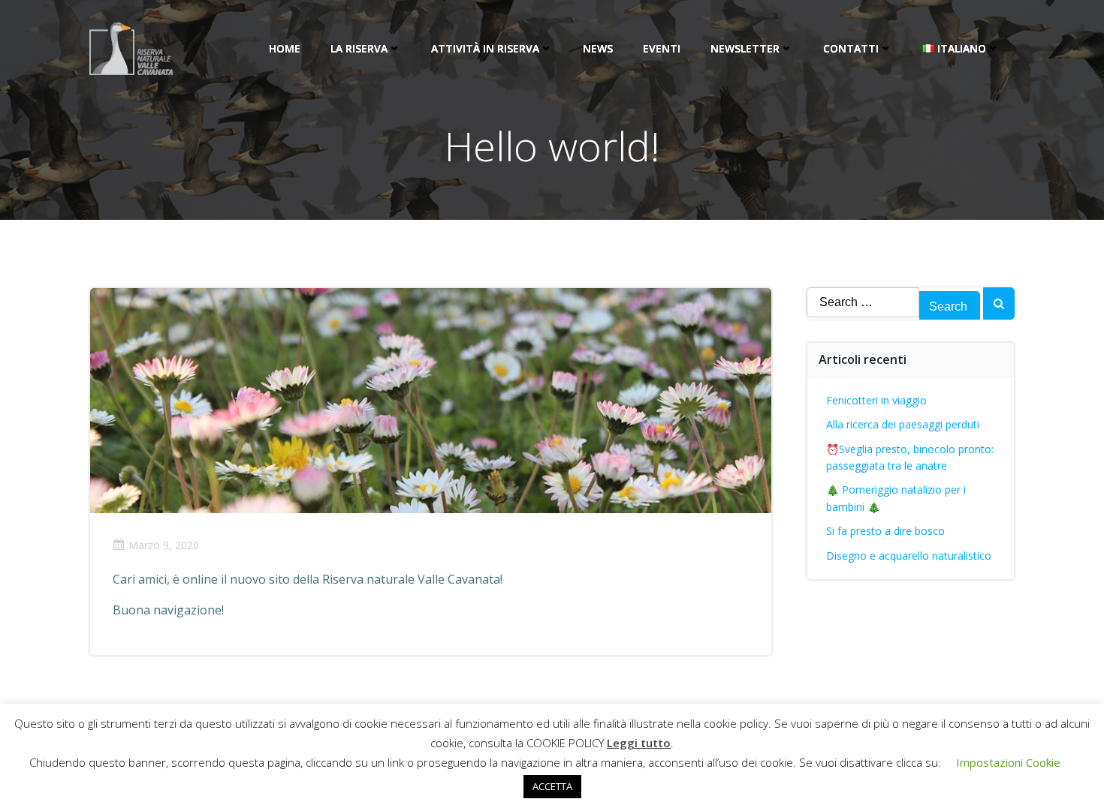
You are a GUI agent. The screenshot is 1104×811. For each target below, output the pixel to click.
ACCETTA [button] (552, 786)
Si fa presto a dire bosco (885, 531)
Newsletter (745, 48)
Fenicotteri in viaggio (876, 400)
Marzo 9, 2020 (163, 545)
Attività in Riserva (485, 48)
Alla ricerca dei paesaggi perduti (902, 424)
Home (284, 48)
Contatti (851, 48)
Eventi (661, 48)
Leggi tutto (639, 742)
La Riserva (359, 48)
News (598, 48)
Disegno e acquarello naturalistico (908, 555)
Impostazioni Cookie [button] (1008, 762)
